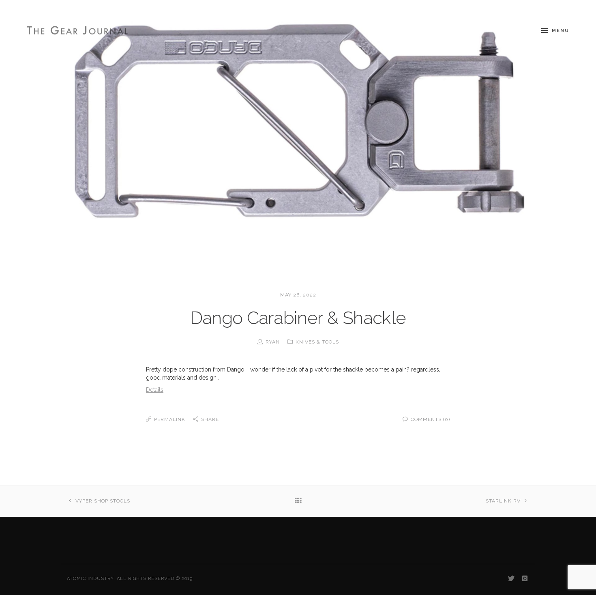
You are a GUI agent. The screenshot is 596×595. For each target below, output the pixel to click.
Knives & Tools (317, 342)
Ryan (273, 342)
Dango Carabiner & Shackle (298, 317)
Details (154, 390)
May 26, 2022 (298, 295)
